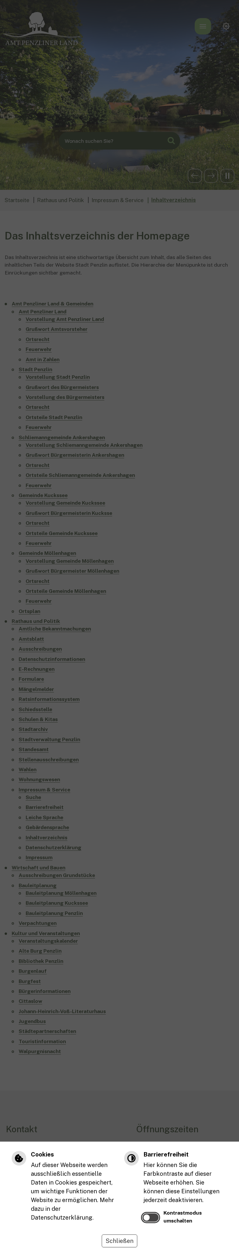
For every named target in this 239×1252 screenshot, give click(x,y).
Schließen (119, 1240)
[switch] (150, 1217)
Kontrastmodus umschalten (183, 1216)
